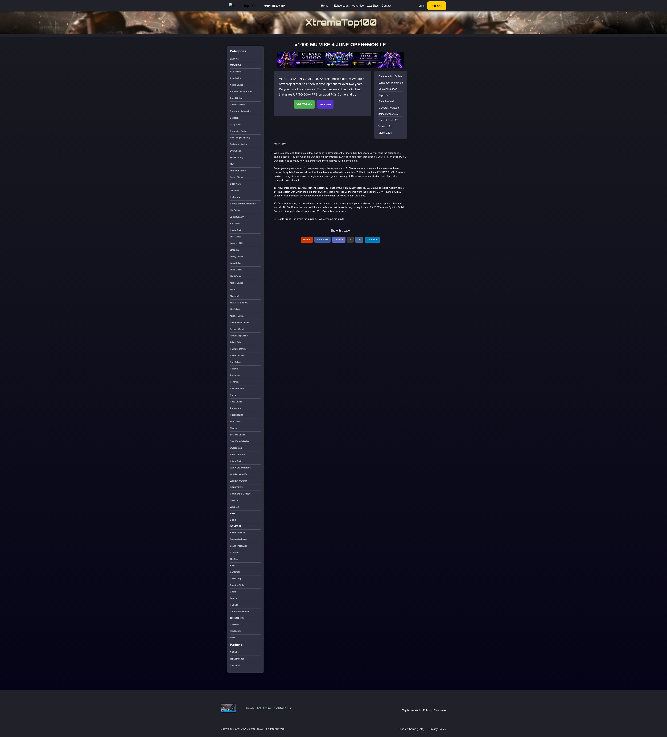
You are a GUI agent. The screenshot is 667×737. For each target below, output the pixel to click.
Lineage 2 (235, 250)
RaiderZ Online (237, 355)
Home (324, 5)
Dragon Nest (236, 124)
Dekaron (234, 118)
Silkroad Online (237, 435)
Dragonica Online (238, 131)
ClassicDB (235, 665)
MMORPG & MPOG (239, 303)
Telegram (372, 239)
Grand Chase (236, 177)
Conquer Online (237, 105)
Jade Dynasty (237, 217)
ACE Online (235, 72)
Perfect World (237, 329)
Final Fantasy (236, 157)
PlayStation (235, 631)
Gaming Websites (238, 539)
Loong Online (236, 256)
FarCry (233, 598)
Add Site (437, 5)
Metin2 (233, 289)
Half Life (234, 605)
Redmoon (235, 375)
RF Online (235, 382)
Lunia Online (236, 270)
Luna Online (236, 263)
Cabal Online (236, 98)
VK (359, 239)
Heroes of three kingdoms (243, 204)
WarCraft (234, 507)
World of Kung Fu (238, 474)
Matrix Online (236, 283)
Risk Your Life (237, 388)
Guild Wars (235, 184)
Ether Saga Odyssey (240, 138)
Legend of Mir (236, 243)
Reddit (306, 239)
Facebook (322, 239)
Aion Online (235, 78)
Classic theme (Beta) (411, 729)
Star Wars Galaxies (239, 441)
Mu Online (235, 309)
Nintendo (234, 624)
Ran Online (235, 362)
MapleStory (235, 276)
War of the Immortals (240, 468)
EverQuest (235, 151)
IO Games (235, 552)
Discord (339, 239)
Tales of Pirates (237, 454)
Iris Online (235, 210)
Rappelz (234, 369)
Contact (386, 5)
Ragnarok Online (238, 349)
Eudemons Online (238, 144)
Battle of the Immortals (241, 91)
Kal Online (235, 223)
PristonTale (235, 342)
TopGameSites (237, 659)
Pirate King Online (239, 336)
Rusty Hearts (236, 415)
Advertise (358, 5)
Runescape (235, 408)
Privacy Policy (437, 729)
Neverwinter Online (239, 322)
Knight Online (236, 230)
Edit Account (341, 5)
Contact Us (282, 708)
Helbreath (235, 197)
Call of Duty (235, 578)
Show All (234, 59)
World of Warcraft (238, 481)
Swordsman (236, 448)
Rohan (233, 395)
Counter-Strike (237, 585)
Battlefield (235, 572)
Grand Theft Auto (238, 546)
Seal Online (235, 421)
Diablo (233, 520)
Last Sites (373, 5)
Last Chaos (235, 237)
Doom (233, 592)
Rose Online (236, 402)
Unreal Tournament (239, 611)
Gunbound (235, 190)
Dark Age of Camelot (240, 111)
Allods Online (236, 85)
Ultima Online (236, 461)
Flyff (232, 164)
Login (421, 5)
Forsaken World (238, 171)
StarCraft (234, 500)
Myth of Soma (237, 316)
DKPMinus (235, 652)
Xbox (232, 637)
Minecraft (234, 296)
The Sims (234, 559)
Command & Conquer (240, 494)
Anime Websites (238, 533)
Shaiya (233, 428)
